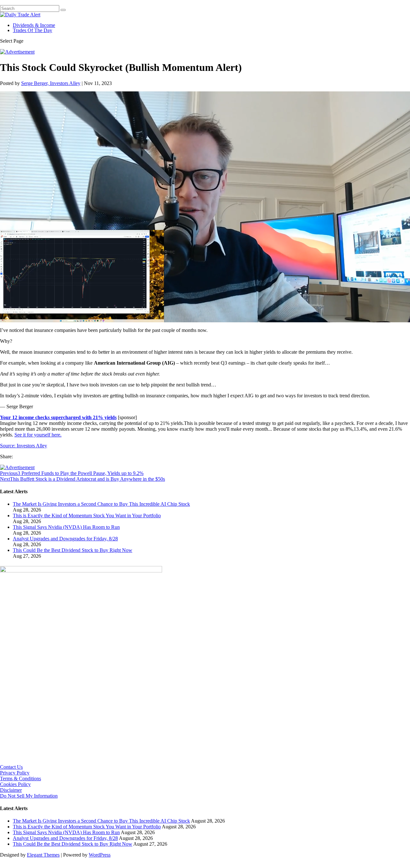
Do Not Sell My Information (29, 796)
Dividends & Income (34, 25)
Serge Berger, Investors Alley (50, 83)
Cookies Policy (15, 784)
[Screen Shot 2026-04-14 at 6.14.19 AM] (81, 570)
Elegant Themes (43, 855)
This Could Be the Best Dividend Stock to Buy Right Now (72, 550)
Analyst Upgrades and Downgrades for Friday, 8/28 (65, 538)
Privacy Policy (14, 772)
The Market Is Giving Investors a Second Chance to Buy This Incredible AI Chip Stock (101, 504)
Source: (8, 445)
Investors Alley (32, 445)
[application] (205, 206)
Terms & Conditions (20, 778)
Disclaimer (11, 790)
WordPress (100, 855)
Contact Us (11, 767)
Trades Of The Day (32, 30)
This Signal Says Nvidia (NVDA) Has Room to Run (66, 527)
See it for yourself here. (38, 434)
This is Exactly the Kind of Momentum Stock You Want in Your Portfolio (87, 515)
